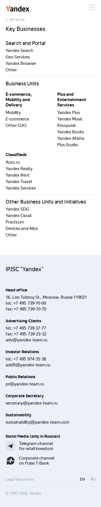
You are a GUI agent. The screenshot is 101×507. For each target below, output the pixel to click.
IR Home (17, 19)
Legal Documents (20, 479)
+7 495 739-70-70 (30, 309)
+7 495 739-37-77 (29, 328)
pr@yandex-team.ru (25, 384)
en (82, 479)
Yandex (18, 9)
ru (93, 479)
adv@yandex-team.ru (26, 339)
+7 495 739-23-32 (30, 334)
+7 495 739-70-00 (29, 303)
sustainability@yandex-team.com (37, 422)
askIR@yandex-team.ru (28, 364)
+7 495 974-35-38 (29, 359)
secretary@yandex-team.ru (32, 403)
